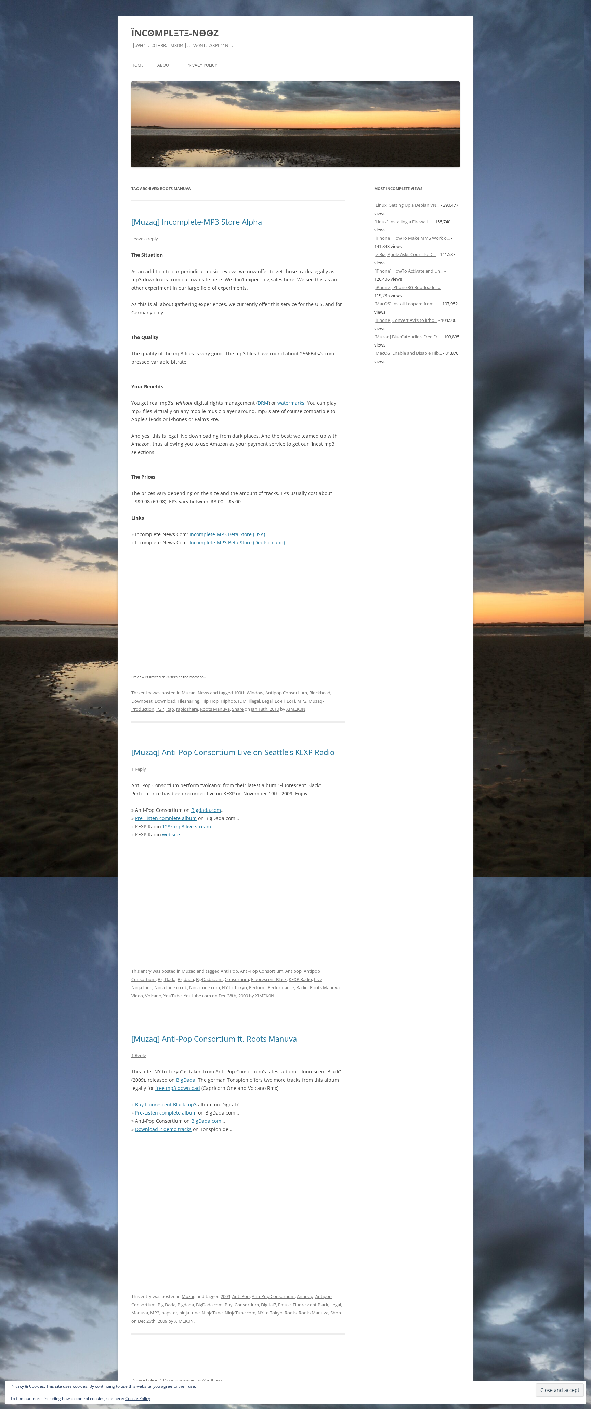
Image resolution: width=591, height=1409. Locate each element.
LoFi (291, 701)
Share (238, 709)
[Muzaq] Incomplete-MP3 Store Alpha (196, 221)
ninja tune (189, 1313)
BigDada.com (209, 979)
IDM (242, 701)
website (171, 834)
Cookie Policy (137, 1398)
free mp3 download (177, 1088)
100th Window (248, 693)
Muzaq (189, 693)
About (164, 65)
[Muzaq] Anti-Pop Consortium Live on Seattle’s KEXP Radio (232, 752)
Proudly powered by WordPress (193, 1380)
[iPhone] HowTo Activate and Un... (408, 271)
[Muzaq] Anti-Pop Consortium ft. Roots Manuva (214, 1038)
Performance (281, 987)
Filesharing (188, 701)
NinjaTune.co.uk (170, 987)
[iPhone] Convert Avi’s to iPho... (405, 320)
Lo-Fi (280, 701)
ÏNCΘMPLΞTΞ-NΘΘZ (175, 33)
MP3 (301, 701)
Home (137, 65)
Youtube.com (197, 996)
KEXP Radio (300, 979)
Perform (257, 987)
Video (137, 996)
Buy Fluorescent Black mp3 (166, 1104)
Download (165, 701)
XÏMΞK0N (295, 709)
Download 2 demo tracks (163, 1129)
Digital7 (268, 1304)
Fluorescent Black (269, 979)
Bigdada (186, 979)
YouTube (172, 996)
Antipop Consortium (286, 693)
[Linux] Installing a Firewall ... (403, 221)
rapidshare (187, 709)
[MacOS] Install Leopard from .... (406, 304)
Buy (229, 1304)
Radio (302, 987)
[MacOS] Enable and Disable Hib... (408, 353)
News (203, 693)
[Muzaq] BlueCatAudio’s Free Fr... (407, 337)
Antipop (293, 971)
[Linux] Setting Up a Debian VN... (406, 205)
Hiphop (228, 701)
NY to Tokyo (234, 987)
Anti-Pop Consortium (261, 971)
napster (169, 1313)
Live (318, 979)
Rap (170, 709)
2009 (225, 1296)
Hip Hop (210, 701)
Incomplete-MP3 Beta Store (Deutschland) (237, 542)
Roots (291, 1313)
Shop (335, 1313)
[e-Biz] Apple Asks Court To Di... (405, 254)
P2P (160, 709)
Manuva (139, 1313)
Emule (284, 1304)
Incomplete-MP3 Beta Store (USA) (227, 534)
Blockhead (319, 693)
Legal (267, 701)
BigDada (185, 1080)
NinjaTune (141, 987)
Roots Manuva (215, 709)
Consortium (237, 979)
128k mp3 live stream (186, 826)
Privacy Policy (201, 65)
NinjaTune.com (204, 987)
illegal (254, 701)
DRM (263, 403)
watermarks (290, 403)
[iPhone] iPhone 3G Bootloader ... (407, 287)
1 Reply (138, 769)
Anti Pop (229, 971)
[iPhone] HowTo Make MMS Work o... (412, 238)
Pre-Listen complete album (166, 818)
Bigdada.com (206, 810)
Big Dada (166, 979)
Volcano (153, 996)
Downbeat (142, 701)
